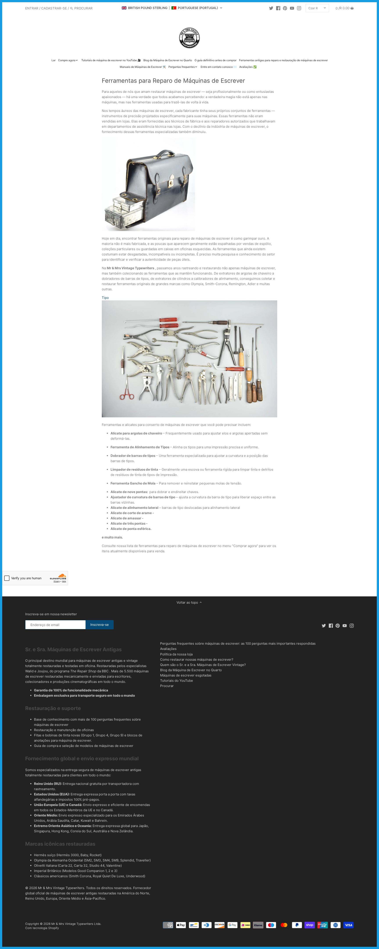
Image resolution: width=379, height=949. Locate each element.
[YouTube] (292, 8)
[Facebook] (278, 8)
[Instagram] (299, 8)
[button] (172, 7)
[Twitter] (271, 8)
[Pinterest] (285, 8)
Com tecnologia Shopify (42, 928)
